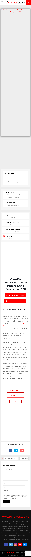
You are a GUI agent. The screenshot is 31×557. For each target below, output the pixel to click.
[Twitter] (11, 544)
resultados (24, 458)
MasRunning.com (10, 552)
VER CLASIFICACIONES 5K (16, 295)
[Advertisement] (15, 152)
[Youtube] (20, 544)
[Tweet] (16, 450)
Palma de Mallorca (11, 458)
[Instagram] (15, 544)
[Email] (22, 450)
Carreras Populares (13, 205)
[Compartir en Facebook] (10, 450)
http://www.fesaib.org (11, 182)
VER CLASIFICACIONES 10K (15, 301)
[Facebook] (6, 544)
